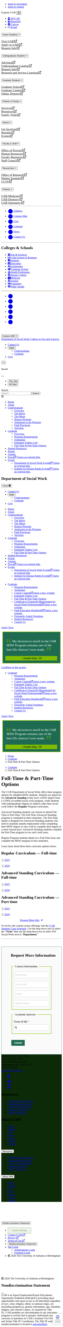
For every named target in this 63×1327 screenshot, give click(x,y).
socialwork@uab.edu (12, 1070)
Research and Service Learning (19, 72)
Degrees (12, 1129)
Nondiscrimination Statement (16, 1223)
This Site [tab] (13, 381)
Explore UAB (9, 336)
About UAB (8, 1176)
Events (5, 136)
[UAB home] (31, 332)
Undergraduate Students (14, 56)
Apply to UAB (10, 44)
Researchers (9, 168)
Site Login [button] (13, 1247)
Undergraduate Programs (20, 1101)
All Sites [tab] (13, 384)
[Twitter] (10, 301)
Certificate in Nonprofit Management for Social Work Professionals (35, 604)
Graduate (19, 353)
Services (6, 108)
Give (10, 356)
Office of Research (12, 175)
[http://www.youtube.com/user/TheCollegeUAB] (9, 1081)
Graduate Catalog (11, 90)
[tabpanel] (31, 392)
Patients (7, 189)
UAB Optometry (11, 203)
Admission (19, 590)
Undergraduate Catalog (14, 66)
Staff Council (9, 160)
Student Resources (23, 619)
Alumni (6, 122)
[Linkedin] (10, 321)
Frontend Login (22, 1252)
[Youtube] (10, 311)
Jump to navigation (17, 4)
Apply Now (7, 627)
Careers (12, 1141)
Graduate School (11, 87)
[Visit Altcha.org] (57, 1318)
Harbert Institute (11, 178)
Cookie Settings (19, 1230)
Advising (6, 62)
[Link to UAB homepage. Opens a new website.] (29, 1209)
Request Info (8, 48)
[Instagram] (10, 306)
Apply (11, 348)
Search (4, 390)
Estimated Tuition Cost (25, 595)
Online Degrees (10, 93)
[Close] (18, 13)
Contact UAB (16, 1235)
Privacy (13, 1237)
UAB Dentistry (10, 199)
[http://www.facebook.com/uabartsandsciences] (9, 1075)
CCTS (5, 181)
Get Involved (9, 129)
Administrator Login (24, 1250)
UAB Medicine (10, 196)
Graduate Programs (17, 1110)
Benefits (6, 132)
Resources (7, 111)
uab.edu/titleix (40, 1324)
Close (6, 486)
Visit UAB (7, 41)
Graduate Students (12, 80)
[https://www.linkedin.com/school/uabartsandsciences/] (9, 1084)
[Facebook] (10, 296)
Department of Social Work (15, 339)
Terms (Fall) (20, 1021)
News (11, 1135)
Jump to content (16, 6)
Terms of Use (16, 1240)
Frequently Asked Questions (28, 616)
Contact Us (13, 344)
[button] (31, 667)
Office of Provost (11, 150)
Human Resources (12, 153)
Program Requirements (26, 587)
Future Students (10, 34)
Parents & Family (11, 101)
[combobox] (31, 1027)
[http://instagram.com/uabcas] (9, 1087)
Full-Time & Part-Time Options (30, 598)
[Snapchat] (10, 316)
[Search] (3, 362)
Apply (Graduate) (17, 1112)
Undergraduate (21, 351)
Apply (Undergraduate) (20, 1107)
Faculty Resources (12, 157)
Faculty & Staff (10, 143)
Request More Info (30, 920)
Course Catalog (34, 593)
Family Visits (9, 115)
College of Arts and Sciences (44, 339)
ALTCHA (57, 1321)
